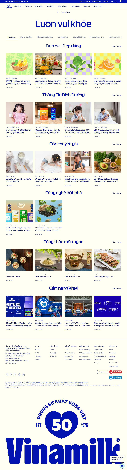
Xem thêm (116, 46)
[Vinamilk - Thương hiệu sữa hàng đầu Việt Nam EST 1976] (8, 6)
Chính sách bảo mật (48, 382)
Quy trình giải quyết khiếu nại (78, 382)
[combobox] (102, 372)
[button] (118, 37)
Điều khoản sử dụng (34, 382)
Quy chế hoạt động (61, 382)
